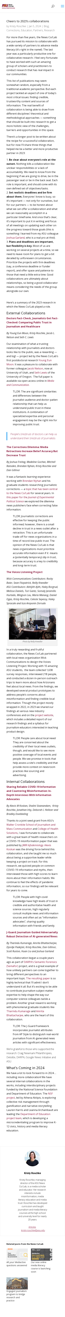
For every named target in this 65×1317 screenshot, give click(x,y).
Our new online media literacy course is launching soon (40, 1267)
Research (49, 30)
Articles (32, 1227)
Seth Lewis (40, 372)
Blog (46, 26)
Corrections (13, 30)
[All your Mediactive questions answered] (17, 1255)
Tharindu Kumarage (18, 1011)
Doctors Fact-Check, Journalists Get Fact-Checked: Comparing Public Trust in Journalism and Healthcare (32, 322)
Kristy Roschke (18, 26)
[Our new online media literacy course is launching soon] (41, 1255)
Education (26, 30)
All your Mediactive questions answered (16, 1264)
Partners (38, 30)
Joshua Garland (15, 237)
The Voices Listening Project (24, 572)
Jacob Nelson (35, 368)
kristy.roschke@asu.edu (33, 1230)
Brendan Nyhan (32, 481)
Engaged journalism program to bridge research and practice (16, 1296)
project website (44, 715)
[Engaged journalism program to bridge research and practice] (17, 1283)
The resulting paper (38, 978)
